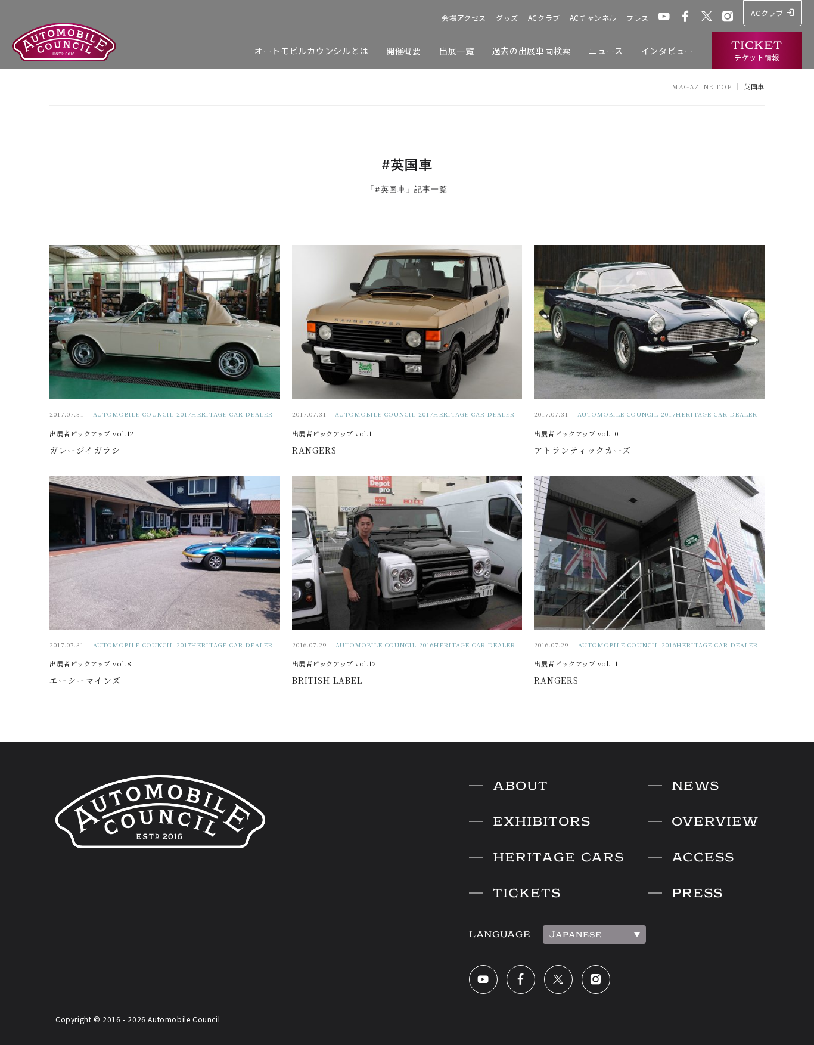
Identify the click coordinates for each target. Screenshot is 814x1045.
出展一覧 (456, 51)
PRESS (697, 893)
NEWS (695, 786)
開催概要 (403, 51)
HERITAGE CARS (558, 857)
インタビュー (667, 51)
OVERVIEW (715, 821)
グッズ (507, 18)
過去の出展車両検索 (531, 51)
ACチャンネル (593, 18)
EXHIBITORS (542, 821)
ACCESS (703, 857)
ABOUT (520, 786)
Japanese (575, 934)
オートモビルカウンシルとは (311, 51)
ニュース (606, 51)
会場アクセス (464, 18)
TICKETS (527, 893)
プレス (637, 18)
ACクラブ (544, 18)
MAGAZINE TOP (701, 86)
